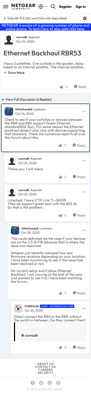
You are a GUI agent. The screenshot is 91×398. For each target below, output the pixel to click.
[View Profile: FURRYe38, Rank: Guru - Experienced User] (18, 308)
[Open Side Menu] (5, 6)
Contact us (45, 367)
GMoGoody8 (23, 109)
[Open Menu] (85, 18)
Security (45, 373)
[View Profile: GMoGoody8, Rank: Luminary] (9, 111)
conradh (21, 37)
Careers (45, 370)
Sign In (81, 6)
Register (65, 6)
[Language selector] (43, 6)
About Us (45, 364)
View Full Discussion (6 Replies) (29, 99)
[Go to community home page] (23, 6)
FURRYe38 (32, 306)
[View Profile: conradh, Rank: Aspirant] (8, 39)
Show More (16, 72)
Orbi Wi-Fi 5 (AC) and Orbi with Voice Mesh (37, 18)
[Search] (53, 6)
